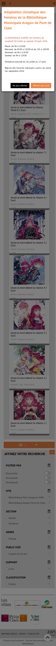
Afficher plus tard (41, 85)
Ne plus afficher (20, 85)
